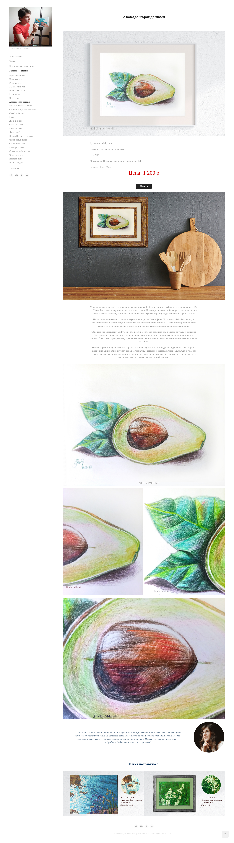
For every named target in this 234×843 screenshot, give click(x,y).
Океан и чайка (16, 124)
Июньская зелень (17, 90)
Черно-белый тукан (18, 140)
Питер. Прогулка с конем (21, 136)
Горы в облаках (16, 79)
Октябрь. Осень (16, 113)
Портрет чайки (16, 159)
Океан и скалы (16, 155)
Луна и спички (16, 121)
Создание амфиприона (19, 151)
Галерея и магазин (18, 70)
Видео (12, 61)
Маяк (11, 117)
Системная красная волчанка (22, 109)
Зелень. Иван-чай (17, 87)
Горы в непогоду (17, 75)
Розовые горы (15, 128)
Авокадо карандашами (19, 102)
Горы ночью (15, 83)
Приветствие (15, 56)
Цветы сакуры (16, 162)
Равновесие (14, 94)
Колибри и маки (16, 147)
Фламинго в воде (17, 143)
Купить (144, 186)
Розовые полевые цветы (20, 106)
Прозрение (14, 98)
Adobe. (128, 833)
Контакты (14, 168)
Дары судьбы (15, 132)
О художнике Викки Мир (21, 66)
